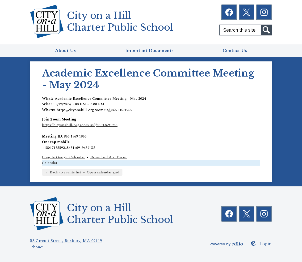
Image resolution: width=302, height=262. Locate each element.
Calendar (49, 163)
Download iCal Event (108, 157)
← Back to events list (63, 172)
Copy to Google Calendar (63, 157)
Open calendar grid (103, 172)
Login (261, 244)
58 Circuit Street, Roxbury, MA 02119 (66, 240)
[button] (65, 50)
